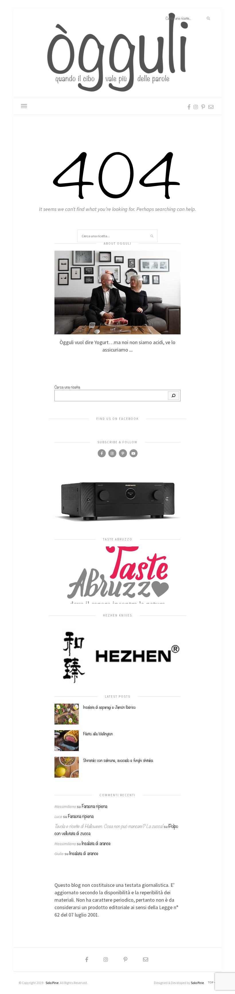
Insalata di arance (96, 843)
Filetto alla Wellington (98, 733)
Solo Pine (52, 983)
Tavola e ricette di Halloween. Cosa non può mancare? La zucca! (108, 825)
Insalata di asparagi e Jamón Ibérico (109, 707)
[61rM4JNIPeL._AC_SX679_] (117, 501)
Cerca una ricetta (67, 387)
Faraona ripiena (94, 805)
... (131, 349)
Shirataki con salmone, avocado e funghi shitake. (118, 760)
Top (211, 982)
